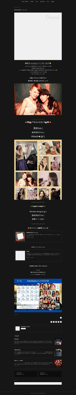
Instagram (52, 1)
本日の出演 (16, 339)
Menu (37, 1)
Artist (48, 1)
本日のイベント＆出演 (18, 360)
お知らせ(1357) (16, 314)
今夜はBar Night (17, 349)
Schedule (32, 1)
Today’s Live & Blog (25, 1)
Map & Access (42, 1)
